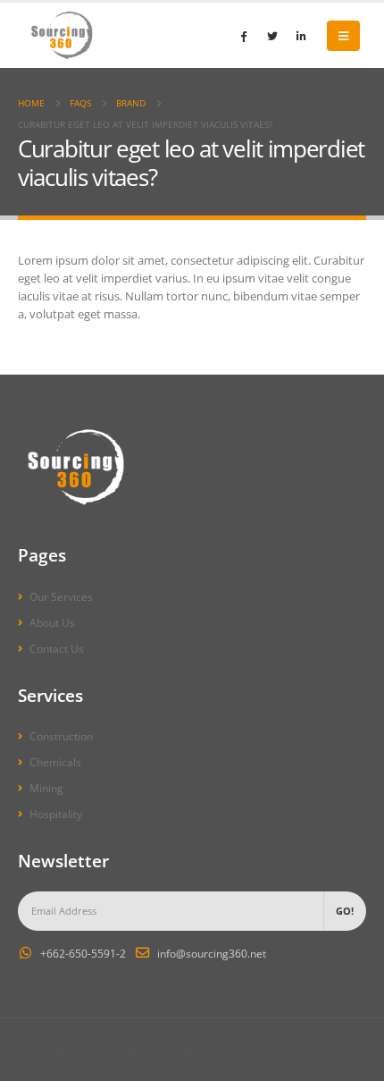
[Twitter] (272, 35)
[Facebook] (243, 35)
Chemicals (55, 762)
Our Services (61, 596)
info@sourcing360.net (211, 953)
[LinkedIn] (301, 35)
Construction (61, 736)
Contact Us (56, 648)
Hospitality (55, 814)
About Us (52, 622)
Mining (46, 788)
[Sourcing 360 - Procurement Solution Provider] (62, 35)
